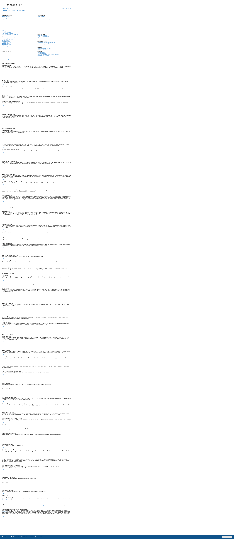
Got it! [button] (227, 536)
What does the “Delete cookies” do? (7, 23)
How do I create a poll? (5, 40)
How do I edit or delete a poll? (6, 42)
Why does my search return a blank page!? (43, 37)
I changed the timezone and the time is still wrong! (9, 29)
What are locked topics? (5, 58)
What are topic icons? (5, 59)
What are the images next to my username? (8, 31)
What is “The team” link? (41, 22)
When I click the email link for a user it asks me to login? (10, 34)
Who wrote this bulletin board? (41, 52)
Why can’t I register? (5, 18)
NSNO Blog (4, 8)
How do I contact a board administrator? (43, 55)
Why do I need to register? (6, 16)
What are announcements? (6, 56)
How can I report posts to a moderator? (8, 46)
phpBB (34, 157)
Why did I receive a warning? (6, 45)
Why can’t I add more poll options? (7, 41)
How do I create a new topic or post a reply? (8, 37)
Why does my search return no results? (43, 36)
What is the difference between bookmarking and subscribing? (46, 42)
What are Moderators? (40, 17)
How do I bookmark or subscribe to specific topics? (45, 43)
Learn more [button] (39, 536)
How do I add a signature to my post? (7, 39)
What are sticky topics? (5, 57)
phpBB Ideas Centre (46, 505)
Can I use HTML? (5, 53)
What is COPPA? (4, 17)
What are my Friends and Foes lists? (42, 31)
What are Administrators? (41, 16)
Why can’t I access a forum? (6, 43)
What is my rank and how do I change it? (8, 33)
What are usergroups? (40, 18)
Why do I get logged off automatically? (7, 22)
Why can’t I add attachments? (6, 44)
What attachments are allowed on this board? (44, 48)
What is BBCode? (4, 52)
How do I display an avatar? (6, 32)
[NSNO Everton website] (4, 5)
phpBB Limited (29, 498)
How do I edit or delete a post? (6, 38)
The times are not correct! (6, 28)
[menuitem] (7, 8)
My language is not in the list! (6, 30)
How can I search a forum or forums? (43, 35)
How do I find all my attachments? (42, 49)
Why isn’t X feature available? (41, 53)
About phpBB (4, 499)
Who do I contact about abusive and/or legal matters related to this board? (48, 54)
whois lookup (4, 511)
